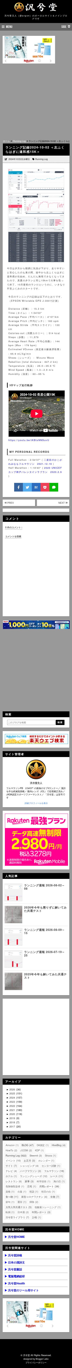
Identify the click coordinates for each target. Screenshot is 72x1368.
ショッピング (29, 1165)
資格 (10, 1191)
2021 (12, 1110)
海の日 (58, 1181)
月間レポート (48, 1186)
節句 (10, 1202)
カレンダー (45, 1160)
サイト (11, 1165)
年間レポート (41, 1212)
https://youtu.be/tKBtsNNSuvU (28, 440)
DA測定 (42, 1145)
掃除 (33, 1202)
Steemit (35, 1155)
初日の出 (47, 1191)
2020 (12, 1114)
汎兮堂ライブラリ (17, 1217)
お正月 (29, 1160)
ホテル (11, 1176)
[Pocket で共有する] (45, 487)
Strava (50, 1155)
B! (36, 487)
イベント (13, 1160)
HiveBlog (58, 1145)
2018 (12, 1122)
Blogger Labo (42, 1358)
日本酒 (22, 1212)
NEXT (62, 502)
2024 (12, 1097)
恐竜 (31, 1186)
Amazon (12, 1145)
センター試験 (50, 1165)
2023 (12, 1101)
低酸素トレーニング (47, 1207)
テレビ (11, 1171)
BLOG (27, 1145)
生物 (54, 1196)
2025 (12, 1093)
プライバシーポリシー (36, 1362)
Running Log (41, 159)
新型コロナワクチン (33, 1196)
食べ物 (11, 1196)
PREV (10, 502)
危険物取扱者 (14, 1186)
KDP (39, 1150)
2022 (12, 1106)
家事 (29, 1181)
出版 (21, 1191)
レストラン (13, 1181)
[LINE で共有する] (53, 487)
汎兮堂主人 (36, 783)
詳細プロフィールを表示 (36, 803)
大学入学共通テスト (18, 1207)
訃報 (36, 1217)
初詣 (33, 1191)
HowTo (11, 1150)
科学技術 (43, 1181)
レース (56, 1176)
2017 (12, 1126)
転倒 (10, 1212)
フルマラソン (53, 1171)
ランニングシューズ (33, 1176)
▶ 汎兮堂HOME (15, 1237)
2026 (12, 1089)
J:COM (25, 1150)
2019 (12, 1118)
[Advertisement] (36, 100)
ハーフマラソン (30, 1171)
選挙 (21, 1202)
